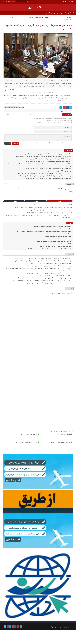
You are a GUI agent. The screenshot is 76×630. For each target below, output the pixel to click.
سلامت (70, 19)
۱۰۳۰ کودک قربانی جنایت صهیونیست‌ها (62, 243)
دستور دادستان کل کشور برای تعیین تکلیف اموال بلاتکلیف (58, 236)
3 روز (28, 263)
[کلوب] (21, 626)
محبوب (35, 201)
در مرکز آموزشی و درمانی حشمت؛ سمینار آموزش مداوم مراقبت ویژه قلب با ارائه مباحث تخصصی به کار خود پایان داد (44, 173)
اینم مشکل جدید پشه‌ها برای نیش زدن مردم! (61, 431)
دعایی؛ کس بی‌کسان (57, 188)
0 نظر (11, 17)
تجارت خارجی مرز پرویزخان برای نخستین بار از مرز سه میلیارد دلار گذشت (54, 241)
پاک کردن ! (7, 143)
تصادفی (14, 201)
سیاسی (56, 13)
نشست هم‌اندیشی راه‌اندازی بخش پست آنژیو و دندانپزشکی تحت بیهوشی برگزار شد (38, 27)
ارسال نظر (15, 143)
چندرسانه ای (59, 16)
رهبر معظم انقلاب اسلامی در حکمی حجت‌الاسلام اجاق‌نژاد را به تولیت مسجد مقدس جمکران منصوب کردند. (47, 248)
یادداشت (69, 184)
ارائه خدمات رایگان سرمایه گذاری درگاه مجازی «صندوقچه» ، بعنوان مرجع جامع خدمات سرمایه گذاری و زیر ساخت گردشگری (43, 156)
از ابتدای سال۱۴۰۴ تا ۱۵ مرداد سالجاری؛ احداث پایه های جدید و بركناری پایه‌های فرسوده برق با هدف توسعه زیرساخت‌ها (44, 176)
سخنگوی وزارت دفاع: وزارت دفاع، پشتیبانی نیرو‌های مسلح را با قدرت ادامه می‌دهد (52, 226)
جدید (59, 201)
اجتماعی (71, 13)
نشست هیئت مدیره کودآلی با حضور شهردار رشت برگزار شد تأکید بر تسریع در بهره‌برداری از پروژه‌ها (48, 168)
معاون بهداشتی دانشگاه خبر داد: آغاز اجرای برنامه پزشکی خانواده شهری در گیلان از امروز (50, 158)
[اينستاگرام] (15, 626)
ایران (70, 254)
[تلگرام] (70, 107)
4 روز (22, 265)
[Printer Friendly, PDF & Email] (9, 89)
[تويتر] (61, 107)
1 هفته (56, 270)
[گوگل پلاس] (64, 107)
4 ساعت (17, 258)
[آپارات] (18, 626)
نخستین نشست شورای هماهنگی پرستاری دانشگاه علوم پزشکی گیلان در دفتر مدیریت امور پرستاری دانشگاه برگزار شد (44, 231)
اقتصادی (63, 13)
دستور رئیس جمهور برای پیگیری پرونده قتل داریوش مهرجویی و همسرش (54, 246)
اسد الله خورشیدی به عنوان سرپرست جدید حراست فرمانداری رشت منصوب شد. (53, 233)
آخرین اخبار (69, 150)
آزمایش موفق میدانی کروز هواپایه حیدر (62, 238)
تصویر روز (69, 288)
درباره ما (71, 1)
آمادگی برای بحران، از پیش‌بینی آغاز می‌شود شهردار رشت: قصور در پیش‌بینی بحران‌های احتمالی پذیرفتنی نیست (45, 154)
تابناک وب (64, 624)
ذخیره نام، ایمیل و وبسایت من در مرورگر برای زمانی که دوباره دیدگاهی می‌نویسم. (48, 142)
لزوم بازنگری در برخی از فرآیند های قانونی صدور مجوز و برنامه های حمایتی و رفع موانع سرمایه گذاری (48, 161)
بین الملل (49, 13)
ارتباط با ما (64, 1)
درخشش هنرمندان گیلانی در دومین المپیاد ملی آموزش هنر (58, 171)
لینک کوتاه (21, 107)
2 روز (12, 260)
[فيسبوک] (67, 107)
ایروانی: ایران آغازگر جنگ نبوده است (63, 228)
